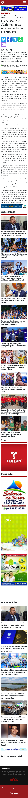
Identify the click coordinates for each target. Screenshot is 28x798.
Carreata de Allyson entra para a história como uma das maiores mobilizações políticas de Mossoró (12, 278)
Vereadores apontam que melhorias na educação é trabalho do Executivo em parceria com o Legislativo (13, 233)
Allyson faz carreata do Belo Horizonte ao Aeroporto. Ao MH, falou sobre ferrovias (14, 256)
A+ (2, 49)
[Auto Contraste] (11, 49)
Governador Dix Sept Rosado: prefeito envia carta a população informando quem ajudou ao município (13, 412)
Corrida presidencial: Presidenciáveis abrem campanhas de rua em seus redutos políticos (13, 367)
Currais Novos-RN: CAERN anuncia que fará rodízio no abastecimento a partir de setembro (13, 696)
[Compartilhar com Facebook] (9, 39)
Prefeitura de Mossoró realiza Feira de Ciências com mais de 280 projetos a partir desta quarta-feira (14, 672)
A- (7, 49)
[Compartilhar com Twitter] (3, 39)
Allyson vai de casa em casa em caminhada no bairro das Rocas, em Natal (13, 389)
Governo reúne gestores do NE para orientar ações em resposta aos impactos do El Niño (13, 719)
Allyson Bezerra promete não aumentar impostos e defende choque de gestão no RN (13, 345)
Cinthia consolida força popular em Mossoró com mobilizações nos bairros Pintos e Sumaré (13, 323)
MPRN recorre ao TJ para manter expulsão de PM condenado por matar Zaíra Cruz (13, 743)
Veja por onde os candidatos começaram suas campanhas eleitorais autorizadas (11, 434)
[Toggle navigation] (24, 2)
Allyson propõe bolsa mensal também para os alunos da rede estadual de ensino (13, 300)
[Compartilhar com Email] (3, 44)
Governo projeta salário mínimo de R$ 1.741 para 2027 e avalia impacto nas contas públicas (14, 649)
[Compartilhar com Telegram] (15, 39)
